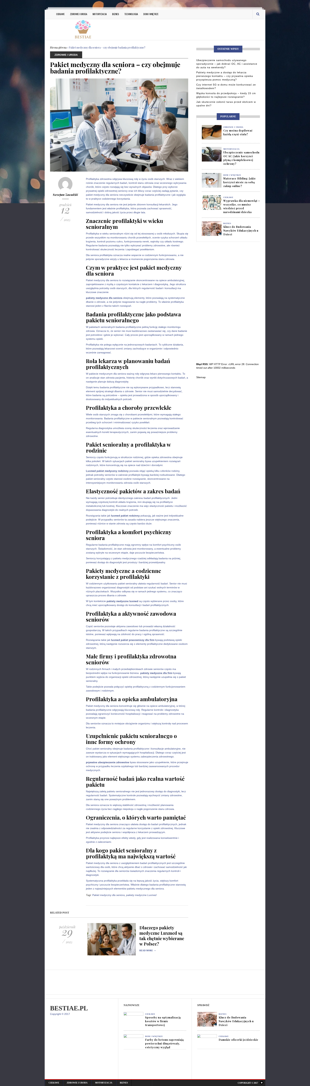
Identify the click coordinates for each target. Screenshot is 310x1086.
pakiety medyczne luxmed (122, 601)
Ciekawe (60, 14)
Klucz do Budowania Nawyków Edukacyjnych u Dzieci (240, 230)
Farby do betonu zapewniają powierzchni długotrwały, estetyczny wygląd (164, 1043)
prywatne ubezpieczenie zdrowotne (107, 762)
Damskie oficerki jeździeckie (238, 1039)
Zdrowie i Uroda (78, 14)
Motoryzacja (100, 14)
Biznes (115, 14)
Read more (147, 950)
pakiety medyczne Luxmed (141, 895)
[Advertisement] (191, 29)
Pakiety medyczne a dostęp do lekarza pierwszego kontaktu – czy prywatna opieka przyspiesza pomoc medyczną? (224, 76)
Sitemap (201, 377)
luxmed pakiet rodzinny (125, 515)
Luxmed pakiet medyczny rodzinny (107, 470)
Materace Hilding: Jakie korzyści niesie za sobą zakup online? (239, 182)
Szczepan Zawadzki (65, 195)
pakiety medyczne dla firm (156, 673)
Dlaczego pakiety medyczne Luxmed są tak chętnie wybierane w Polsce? (161, 936)
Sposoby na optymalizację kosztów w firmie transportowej (163, 1021)
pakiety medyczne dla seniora (104, 297)
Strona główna (58, 47)
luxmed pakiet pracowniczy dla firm (132, 639)
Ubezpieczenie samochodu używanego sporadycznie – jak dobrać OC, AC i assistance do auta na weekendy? (226, 64)
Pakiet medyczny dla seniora (108, 895)
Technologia (131, 14)
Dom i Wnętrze (150, 14)
